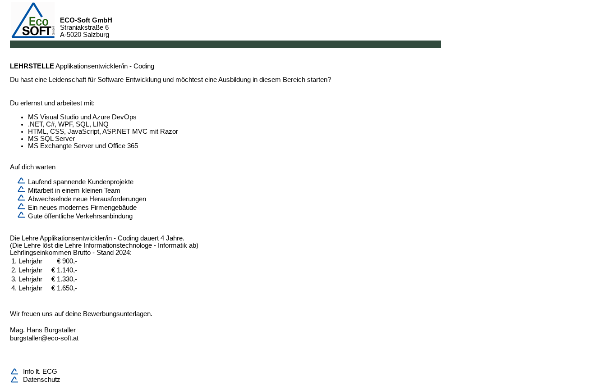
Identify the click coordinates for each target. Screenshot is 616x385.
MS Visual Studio (53, 117)
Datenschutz (41, 379)
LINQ (101, 124)
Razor (169, 131)
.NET (35, 124)
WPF (65, 124)
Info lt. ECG (40, 371)
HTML (37, 131)
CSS (57, 131)
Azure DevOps (114, 117)
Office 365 (123, 145)
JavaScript (83, 131)
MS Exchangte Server (60, 145)
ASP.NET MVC (124, 131)
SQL (82, 124)
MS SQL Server (51, 138)
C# (50, 124)
